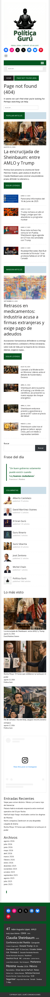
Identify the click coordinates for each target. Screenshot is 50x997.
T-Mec (8, 982)
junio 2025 (8, 884)
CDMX (23, 933)
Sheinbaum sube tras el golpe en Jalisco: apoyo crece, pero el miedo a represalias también (31, 430)
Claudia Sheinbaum (20, 937)
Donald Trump (26, 945)
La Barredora (26, 958)
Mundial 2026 (22, 966)
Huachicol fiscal (12, 958)
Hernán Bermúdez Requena (15, 955)
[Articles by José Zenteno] (8, 559)
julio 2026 (8, 844)
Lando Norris (35, 958)
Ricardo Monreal (11, 976)
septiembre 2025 (11, 875)
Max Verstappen (24, 962)
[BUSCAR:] (25, 68)
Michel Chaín (19, 566)
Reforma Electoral (32, 973)
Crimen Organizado (12, 946)
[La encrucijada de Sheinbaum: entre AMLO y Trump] (25, 143)
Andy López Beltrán (13, 933)
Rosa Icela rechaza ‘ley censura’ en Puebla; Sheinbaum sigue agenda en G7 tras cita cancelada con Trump (32, 235)
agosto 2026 (9, 841)
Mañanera (35, 961)
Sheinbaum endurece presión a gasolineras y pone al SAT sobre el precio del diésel (33, 412)
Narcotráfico (10, 970)
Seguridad (10, 979)
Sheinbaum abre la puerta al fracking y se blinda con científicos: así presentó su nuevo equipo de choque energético (33, 393)
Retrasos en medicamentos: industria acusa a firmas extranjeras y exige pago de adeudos (24, 320)
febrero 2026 (9, 859)
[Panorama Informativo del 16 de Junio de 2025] (11, 201)
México (33, 966)
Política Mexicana (19, 973)
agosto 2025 (9, 878)
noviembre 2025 (10, 869)
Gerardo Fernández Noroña (29, 952)
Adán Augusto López (20, 929)
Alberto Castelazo (22, 498)
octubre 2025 (9, 872)
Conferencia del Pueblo (18, 942)
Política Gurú (19, 578)
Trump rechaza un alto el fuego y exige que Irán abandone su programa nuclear (32, 216)
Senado (32, 979)
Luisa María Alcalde (12, 962)
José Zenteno (19, 555)
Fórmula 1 (14, 952)
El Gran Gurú (19, 521)
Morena (11, 966)
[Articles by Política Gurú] (8, 582)
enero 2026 (8, 862)
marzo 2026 (9, 856)
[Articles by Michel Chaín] (8, 571)
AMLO (33, 929)
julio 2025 (8, 881)
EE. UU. (36, 946)
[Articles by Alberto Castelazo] (8, 502)
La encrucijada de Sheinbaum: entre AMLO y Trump (22, 157)
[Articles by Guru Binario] (8, 536)
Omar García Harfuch (24, 970)
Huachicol (28, 956)
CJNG (28, 933)
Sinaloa (39, 979)
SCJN (32, 976)
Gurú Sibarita (20, 544)
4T (8, 929)
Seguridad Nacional (23, 979)
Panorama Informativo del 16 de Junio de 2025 (33, 200)
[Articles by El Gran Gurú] (8, 525)
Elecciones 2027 (12, 949)
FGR (7, 952)
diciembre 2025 (10, 866)
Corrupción (35, 942)
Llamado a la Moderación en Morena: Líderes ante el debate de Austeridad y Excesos (33, 373)
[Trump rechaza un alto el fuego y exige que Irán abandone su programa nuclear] (11, 214)
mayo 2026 (8, 850)
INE (20, 958)
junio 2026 (8, 847)
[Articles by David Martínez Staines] (8, 514)
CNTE (37, 938)
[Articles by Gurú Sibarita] (8, 548)
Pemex (36, 970)
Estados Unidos (36, 949)
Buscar (6, 443)
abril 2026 (8, 853)
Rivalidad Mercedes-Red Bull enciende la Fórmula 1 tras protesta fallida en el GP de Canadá (33, 255)
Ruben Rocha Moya (23, 976)
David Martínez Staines (25, 509)
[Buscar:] (21, 107)
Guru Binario (19, 532)
